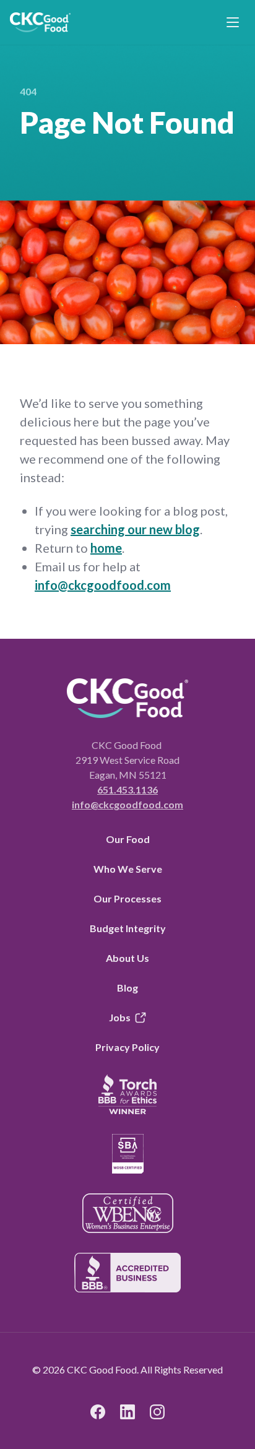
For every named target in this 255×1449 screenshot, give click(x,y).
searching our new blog (135, 529)
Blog (127, 987)
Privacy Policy (127, 1047)
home (106, 547)
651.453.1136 (127, 789)
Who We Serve (127, 869)
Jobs (120, 1017)
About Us (127, 958)
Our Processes (127, 898)
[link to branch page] (40, 22)
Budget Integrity (128, 928)
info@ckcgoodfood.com (103, 584)
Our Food (128, 839)
